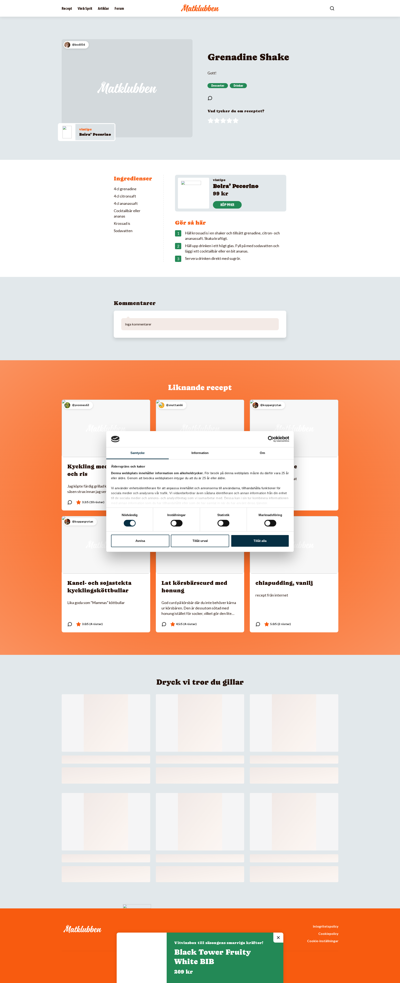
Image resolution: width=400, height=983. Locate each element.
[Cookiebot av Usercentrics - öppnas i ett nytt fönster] (271, 439)
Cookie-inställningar (322, 941)
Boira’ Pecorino (95, 134)
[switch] (176, 523)
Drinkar (238, 85)
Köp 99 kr (227, 205)
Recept (67, 8)
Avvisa (140, 541)
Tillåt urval (200, 541)
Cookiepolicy (328, 933)
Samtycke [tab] (137, 453)
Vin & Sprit (85, 8)
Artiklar (103, 8)
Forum (119, 8)
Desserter (217, 85)
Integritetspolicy (325, 926)
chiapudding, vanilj (284, 583)
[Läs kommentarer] (210, 98)
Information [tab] (200, 453)
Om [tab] (262, 453)
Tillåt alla (260, 541)
